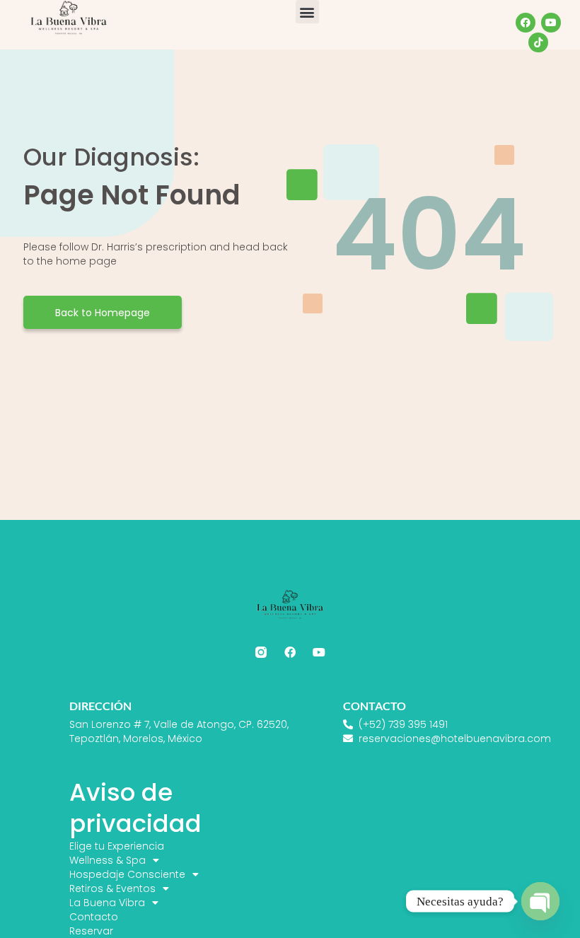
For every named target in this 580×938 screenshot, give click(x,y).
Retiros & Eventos (112, 888)
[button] (307, 11)
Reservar (91, 931)
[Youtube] (551, 23)
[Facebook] (525, 23)
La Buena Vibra (107, 903)
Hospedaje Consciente (127, 874)
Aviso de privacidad (135, 807)
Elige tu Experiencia (116, 846)
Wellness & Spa (107, 860)
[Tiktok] (538, 42)
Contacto (93, 917)
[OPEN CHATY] (540, 901)
